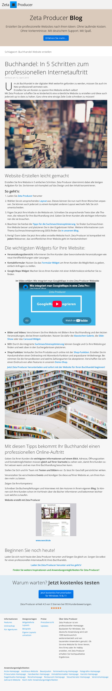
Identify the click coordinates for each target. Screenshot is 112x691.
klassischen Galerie (84, 335)
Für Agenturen (10, 629)
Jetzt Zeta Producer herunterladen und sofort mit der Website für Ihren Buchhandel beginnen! (56, 367)
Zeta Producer (25, 195)
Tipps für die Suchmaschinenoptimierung (54, 224)
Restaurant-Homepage (54, 677)
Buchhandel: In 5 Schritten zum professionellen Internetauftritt (47, 68)
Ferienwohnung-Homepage (65, 671)
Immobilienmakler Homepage (65, 674)
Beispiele (26, 628)
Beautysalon (45, 671)
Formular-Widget (50, 262)
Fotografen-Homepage (90, 671)
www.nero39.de (43, 540)
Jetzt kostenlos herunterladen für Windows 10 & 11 (56, 594)
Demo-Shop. (61, 362)
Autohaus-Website (29, 671)
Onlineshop (9, 626)
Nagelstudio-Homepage (15, 677)
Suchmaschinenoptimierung (49, 344)
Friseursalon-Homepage (15, 674)
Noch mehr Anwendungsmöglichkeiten (40, 680)
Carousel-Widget (31, 339)
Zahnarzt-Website (12, 680)
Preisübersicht (47, 622)
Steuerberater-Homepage (78, 677)
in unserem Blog (69, 230)
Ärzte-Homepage (11, 671)
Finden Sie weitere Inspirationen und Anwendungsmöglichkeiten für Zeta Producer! (56, 570)
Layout (43, 200)
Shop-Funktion (81, 352)
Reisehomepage (35, 677)
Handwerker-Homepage (39, 674)
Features (8, 622)
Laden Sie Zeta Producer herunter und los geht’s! (56, 565)
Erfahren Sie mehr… (56, 38)
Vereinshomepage (100, 677)
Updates (44, 626)
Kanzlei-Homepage (89, 674)
